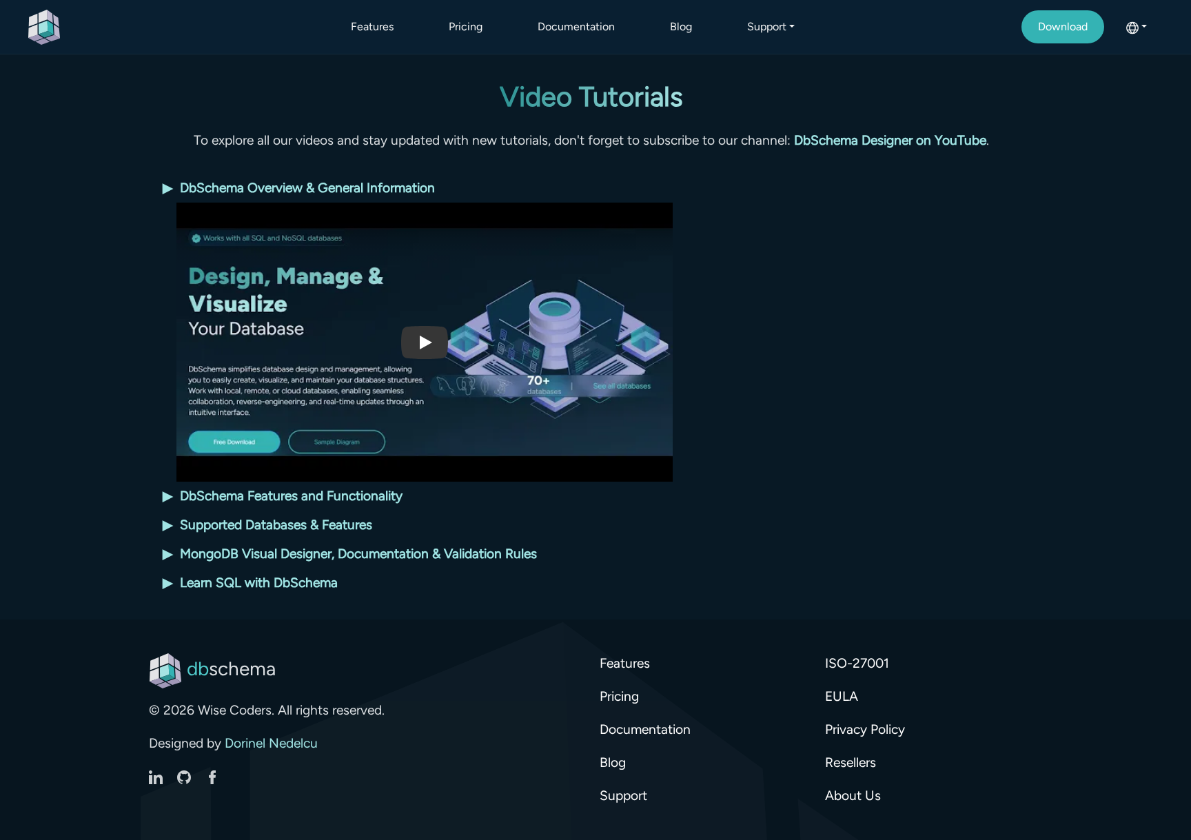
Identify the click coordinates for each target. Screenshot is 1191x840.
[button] (1136, 27)
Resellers (850, 762)
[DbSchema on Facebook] (212, 776)
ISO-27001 (857, 663)
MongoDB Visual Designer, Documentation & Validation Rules (350, 554)
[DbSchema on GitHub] (185, 776)
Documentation (576, 26)
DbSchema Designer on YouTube (890, 140)
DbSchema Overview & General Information (299, 188)
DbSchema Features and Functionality (283, 496)
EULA (841, 696)
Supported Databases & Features (267, 525)
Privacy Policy (865, 729)
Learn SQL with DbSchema (250, 583)
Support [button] (766, 26)
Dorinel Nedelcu (271, 743)
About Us (853, 795)
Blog (681, 26)
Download (1063, 26)
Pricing (465, 26)
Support (623, 795)
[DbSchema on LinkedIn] (157, 776)
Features (372, 26)
